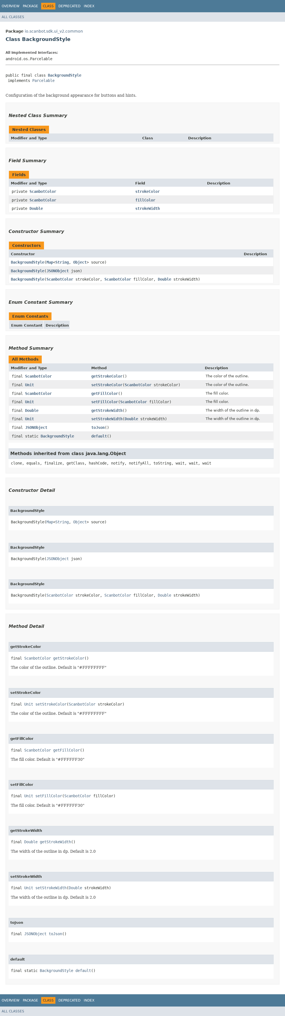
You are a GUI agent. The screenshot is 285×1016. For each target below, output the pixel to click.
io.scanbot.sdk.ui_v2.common (54, 31)
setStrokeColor (106, 385)
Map (49, 262)
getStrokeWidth (106, 410)
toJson (98, 427)
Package (30, 6)
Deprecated (69, 6)
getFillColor (104, 393)
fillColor (145, 200)
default (99, 436)
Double (36, 208)
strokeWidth (147, 208)
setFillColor (104, 402)
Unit (29, 385)
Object (80, 262)
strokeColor (147, 191)
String (62, 262)
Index (89, 6)
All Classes (13, 17)
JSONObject (57, 271)
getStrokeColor (106, 376)
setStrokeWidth (106, 419)
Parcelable (43, 80)
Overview (10, 6)
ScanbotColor (43, 191)
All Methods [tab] (25, 359)
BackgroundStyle (64, 75)
